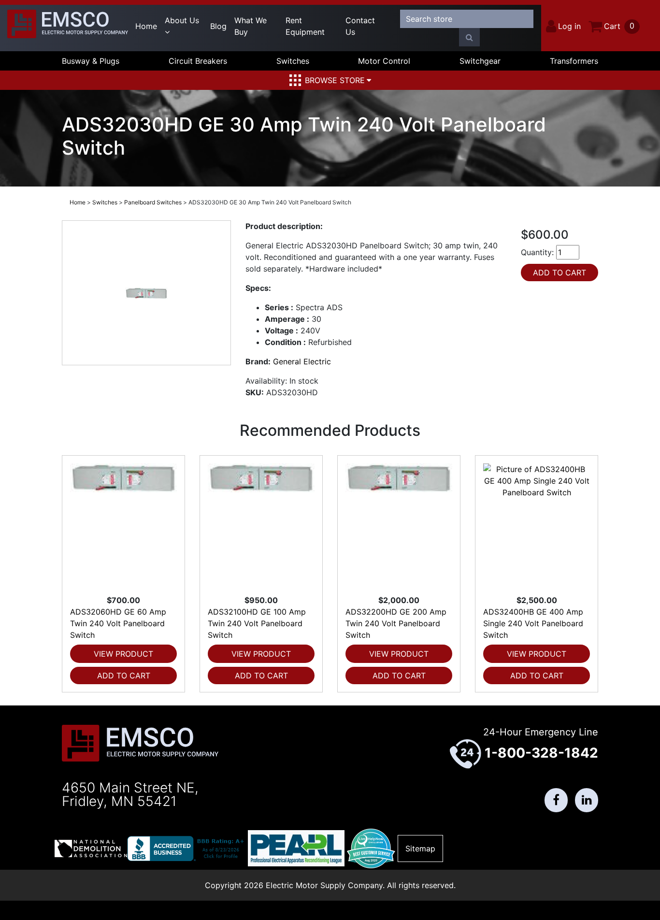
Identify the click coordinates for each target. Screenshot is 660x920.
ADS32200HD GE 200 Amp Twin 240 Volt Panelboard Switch (395, 623)
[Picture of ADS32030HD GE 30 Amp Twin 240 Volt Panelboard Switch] (146, 293)
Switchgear (480, 61)
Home (146, 26)
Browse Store (335, 80)
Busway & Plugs (90, 61)
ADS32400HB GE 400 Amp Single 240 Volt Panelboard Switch (533, 623)
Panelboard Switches (153, 202)
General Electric (302, 361)
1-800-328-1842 (541, 753)
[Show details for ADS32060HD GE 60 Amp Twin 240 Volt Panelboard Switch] (123, 525)
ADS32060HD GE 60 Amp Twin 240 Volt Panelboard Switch (118, 623)
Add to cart (123, 675)
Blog (218, 26)
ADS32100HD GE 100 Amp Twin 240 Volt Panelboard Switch (257, 623)
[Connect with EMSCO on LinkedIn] (586, 800)
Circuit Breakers (198, 61)
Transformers (574, 61)
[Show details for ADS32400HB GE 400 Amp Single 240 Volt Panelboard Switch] (536, 525)
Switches (292, 61)
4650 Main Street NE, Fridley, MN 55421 (130, 794)
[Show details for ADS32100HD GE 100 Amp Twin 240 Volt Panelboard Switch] (261, 525)
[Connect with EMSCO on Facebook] (556, 800)
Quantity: (537, 252)
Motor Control (384, 61)
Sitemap (420, 848)
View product (123, 654)
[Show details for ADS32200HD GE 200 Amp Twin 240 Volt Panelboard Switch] (398, 525)
